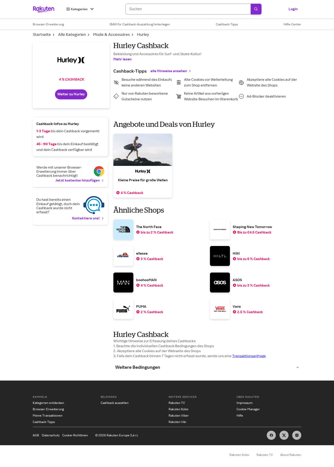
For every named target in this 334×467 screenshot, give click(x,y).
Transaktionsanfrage (249, 356)
